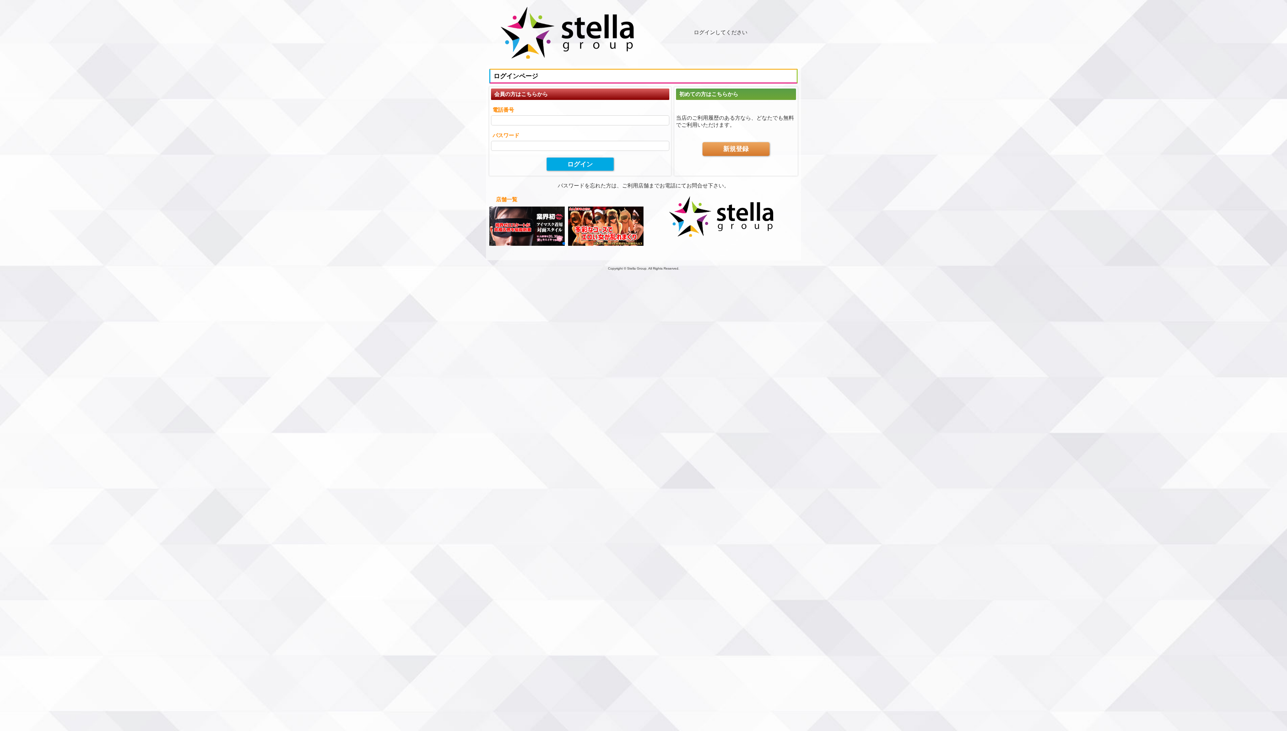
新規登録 (736, 148)
